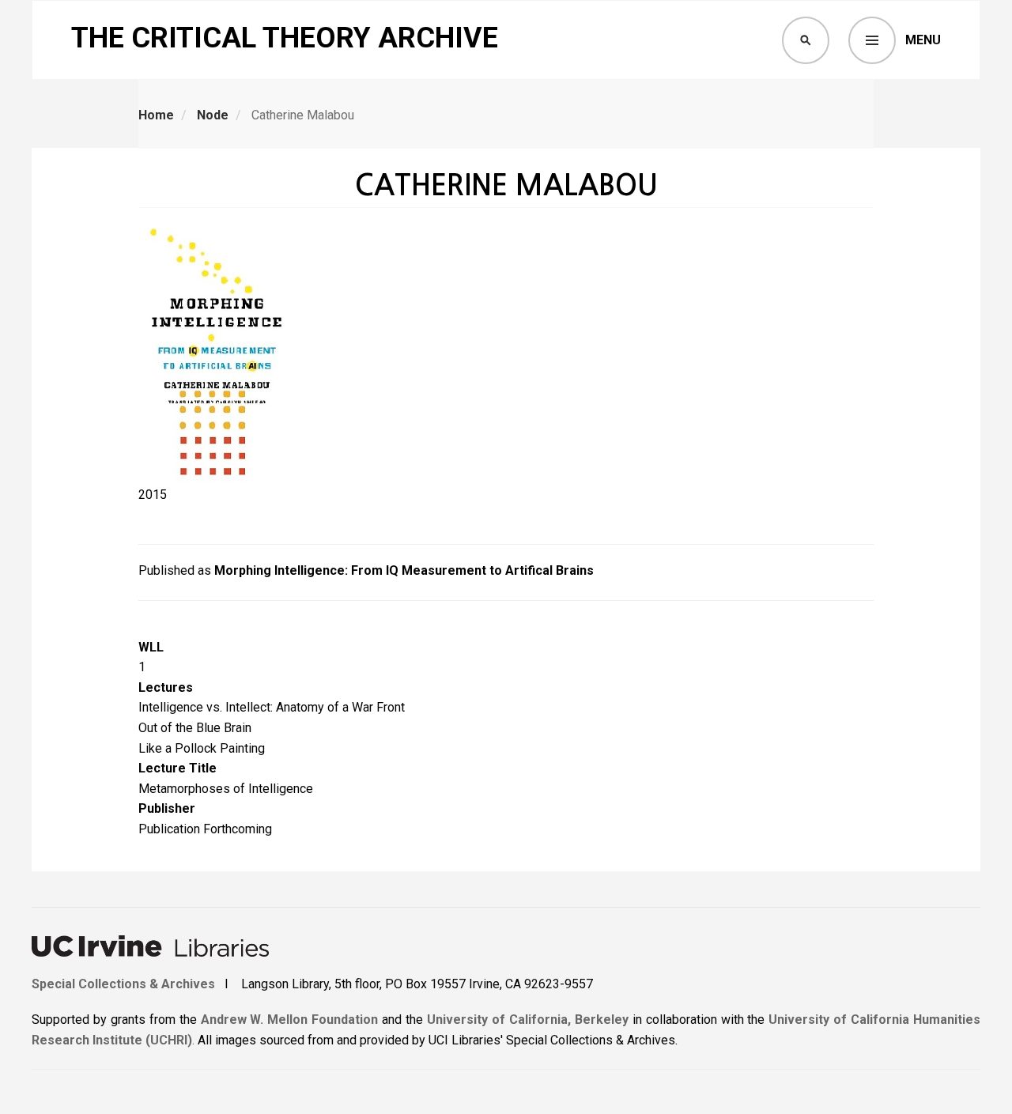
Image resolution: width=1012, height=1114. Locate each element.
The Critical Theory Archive (284, 38)
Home (156, 115)
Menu (923, 39)
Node (212, 115)
